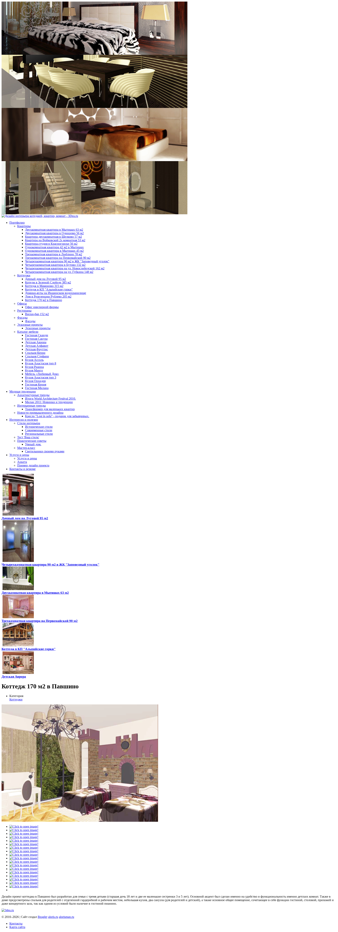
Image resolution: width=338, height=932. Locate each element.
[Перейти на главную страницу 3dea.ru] (40, 216)
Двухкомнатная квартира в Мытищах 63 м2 (35, 593)
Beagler (42, 917)
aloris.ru (53, 917)
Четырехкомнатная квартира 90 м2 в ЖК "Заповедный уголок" (50, 564)
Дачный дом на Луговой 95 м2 (25, 518)
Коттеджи (15, 699)
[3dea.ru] (8, 910)
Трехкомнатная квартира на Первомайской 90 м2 (40, 621)
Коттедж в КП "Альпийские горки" (29, 649)
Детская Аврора (14, 676)
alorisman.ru (66, 917)
